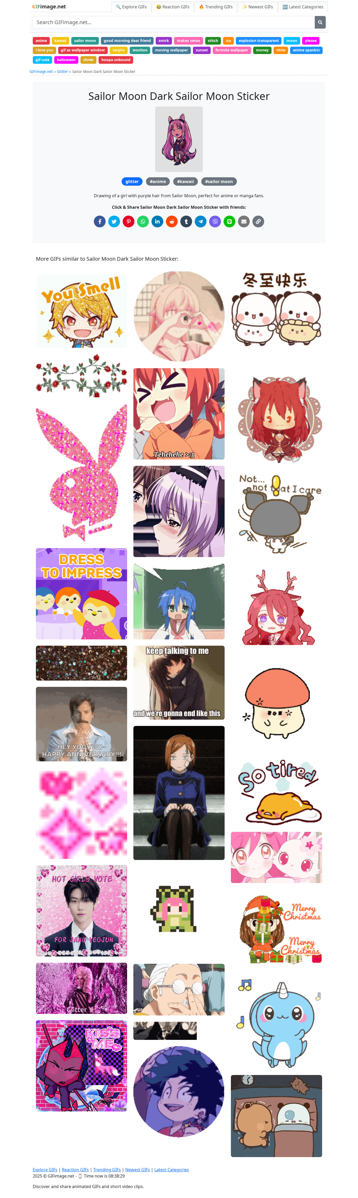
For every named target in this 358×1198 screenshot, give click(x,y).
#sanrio (242, 538)
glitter (132, 181)
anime (41, 40)
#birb (45, 633)
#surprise (49, 737)
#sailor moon (219, 181)
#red (240, 627)
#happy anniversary (57, 755)
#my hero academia (155, 1113)
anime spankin (306, 49)
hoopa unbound (116, 59)
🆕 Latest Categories (303, 7)
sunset (202, 49)
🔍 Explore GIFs (131, 7)
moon (291, 40)
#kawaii (185, 181)
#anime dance (150, 951)
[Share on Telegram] (201, 221)
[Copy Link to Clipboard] (258, 221)
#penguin (49, 615)
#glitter (144, 337)
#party (46, 624)
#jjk (141, 836)
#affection (146, 355)
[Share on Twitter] (114, 221)
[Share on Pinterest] (128, 221)
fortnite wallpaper (231, 49)
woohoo (140, 49)
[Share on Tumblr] (186, 221)
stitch (213, 40)
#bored (144, 844)
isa (228, 40)
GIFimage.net (41, 71)
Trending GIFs (107, 1170)
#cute (143, 346)
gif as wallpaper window (83, 49)
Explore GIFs (45, 1170)
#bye (240, 448)
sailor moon (85, 40)
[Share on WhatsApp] (143, 221)
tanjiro (119, 49)
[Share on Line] (229, 221)
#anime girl (148, 453)
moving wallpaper (171, 49)
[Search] (320, 22)
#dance (242, 1053)
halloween (66, 59)
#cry (239, 644)
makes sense (188, 40)
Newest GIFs (137, 1170)
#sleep (241, 733)
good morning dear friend (127, 40)
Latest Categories (171, 1170)
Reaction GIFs (75, 1170)
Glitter (62, 71)
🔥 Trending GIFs (216, 7)
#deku (143, 1131)
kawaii (60, 40)
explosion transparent (259, 40)
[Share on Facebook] (100, 221)
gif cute (42, 59)
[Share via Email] (244, 221)
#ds (44, 1105)
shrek (88, 59)
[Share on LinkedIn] (157, 221)
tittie (280, 49)
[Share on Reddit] (172, 221)
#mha (143, 1122)
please (311, 40)
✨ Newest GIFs (257, 7)
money (262, 49)
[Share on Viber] (215, 221)
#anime (158, 181)
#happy (242, 1044)
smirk (164, 40)
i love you (44, 49)
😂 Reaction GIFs (172, 7)
